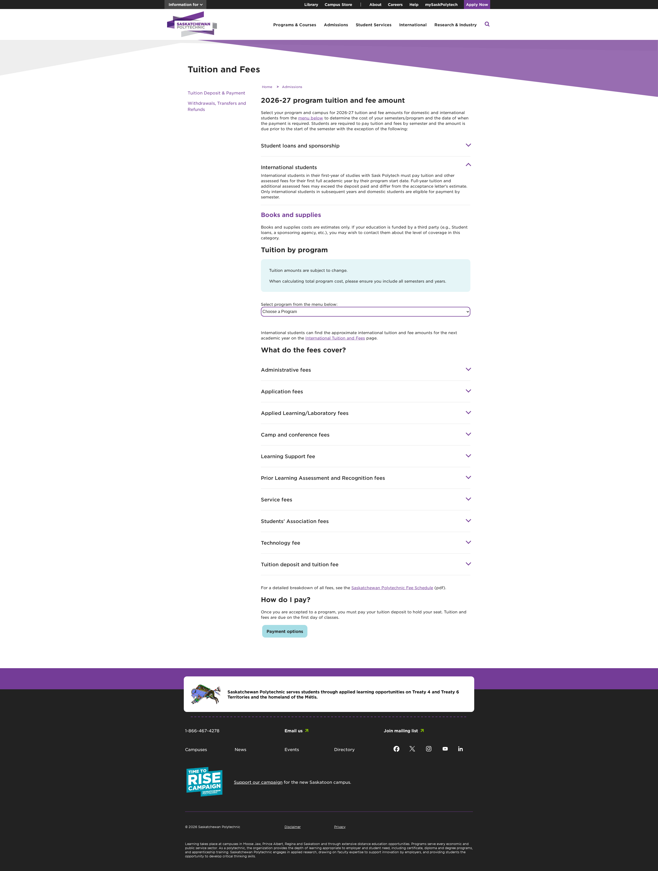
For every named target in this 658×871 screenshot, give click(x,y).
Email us (294, 730)
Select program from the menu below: (299, 304)
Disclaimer (293, 827)
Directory (344, 749)
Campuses (196, 749)
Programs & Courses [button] (294, 24)
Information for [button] (183, 4)
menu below (310, 117)
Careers (395, 4)
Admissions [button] (336, 24)
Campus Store (338, 4)
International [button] (413, 24)
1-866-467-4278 (202, 730)
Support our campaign (258, 782)
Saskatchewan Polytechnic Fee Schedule (392, 587)
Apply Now (477, 4)
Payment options (285, 631)
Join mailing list (401, 730)
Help (413, 4)
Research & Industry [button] (455, 24)
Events (292, 749)
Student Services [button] (373, 24)
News (240, 749)
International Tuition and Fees (335, 337)
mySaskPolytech (441, 4)
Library (311, 4)
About (375, 4)
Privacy (339, 827)
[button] (487, 24)
